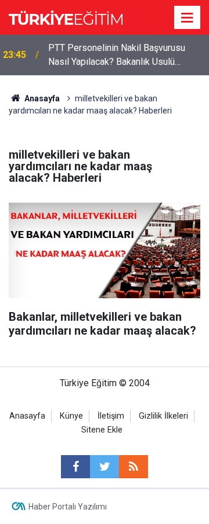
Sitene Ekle (101, 430)
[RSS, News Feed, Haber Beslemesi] (133, 466)
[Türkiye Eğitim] (65, 16)
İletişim (111, 416)
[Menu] (187, 18)
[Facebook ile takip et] (75, 466)
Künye (71, 416)
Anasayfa (27, 416)
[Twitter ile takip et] (104, 466)
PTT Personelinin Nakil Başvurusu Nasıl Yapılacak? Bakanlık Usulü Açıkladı (116, 55)
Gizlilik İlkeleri (163, 416)
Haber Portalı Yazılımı (67, 506)
